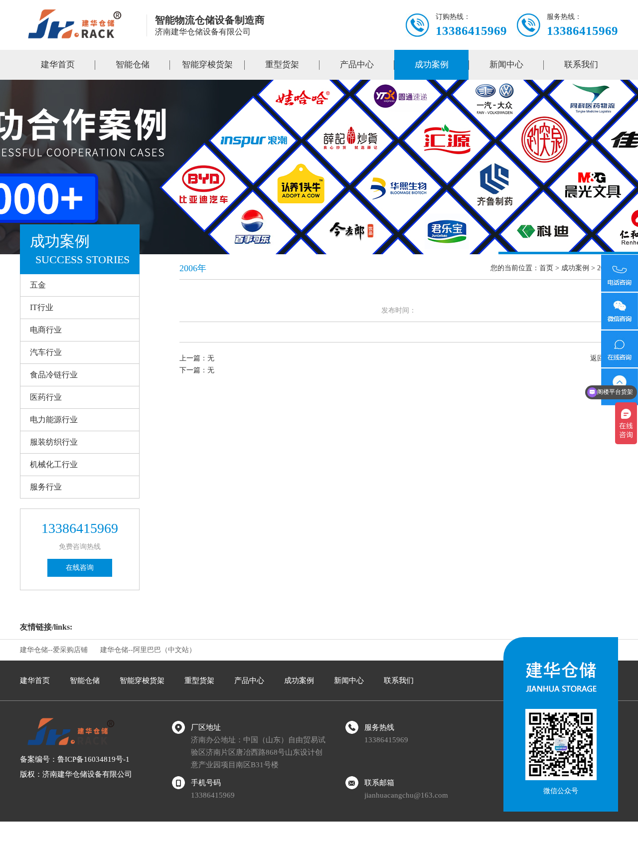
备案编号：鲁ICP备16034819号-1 (75, 759)
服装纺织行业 (54, 442)
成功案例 (432, 64)
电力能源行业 (54, 419)
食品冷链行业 (54, 374)
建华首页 (58, 64)
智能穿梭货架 (207, 64)
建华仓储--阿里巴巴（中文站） (148, 650)
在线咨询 (80, 567)
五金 (38, 285)
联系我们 (581, 64)
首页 (546, 268)
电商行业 (46, 330)
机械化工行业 (54, 464)
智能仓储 (133, 64)
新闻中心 (506, 64)
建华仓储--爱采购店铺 (54, 650)
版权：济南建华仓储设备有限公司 (76, 774)
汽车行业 (46, 352)
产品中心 (357, 64)
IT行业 (41, 307)
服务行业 (46, 487)
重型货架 (282, 64)
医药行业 (46, 397)
